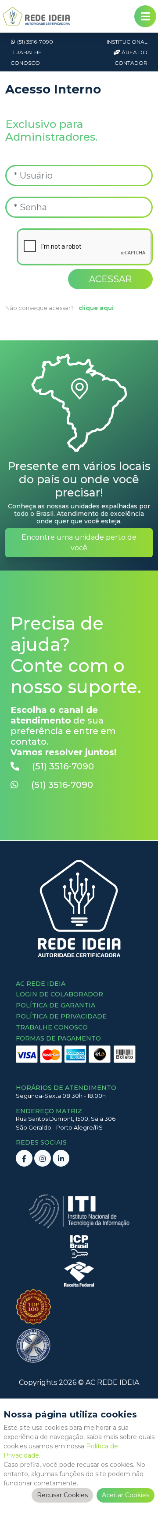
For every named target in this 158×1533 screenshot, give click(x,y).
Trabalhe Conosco (26, 57)
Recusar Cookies (62, 1495)
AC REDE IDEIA (112, 1382)
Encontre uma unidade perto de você (79, 542)
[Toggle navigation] (145, 16)
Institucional (127, 41)
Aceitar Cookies (125, 1495)
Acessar (110, 279)
